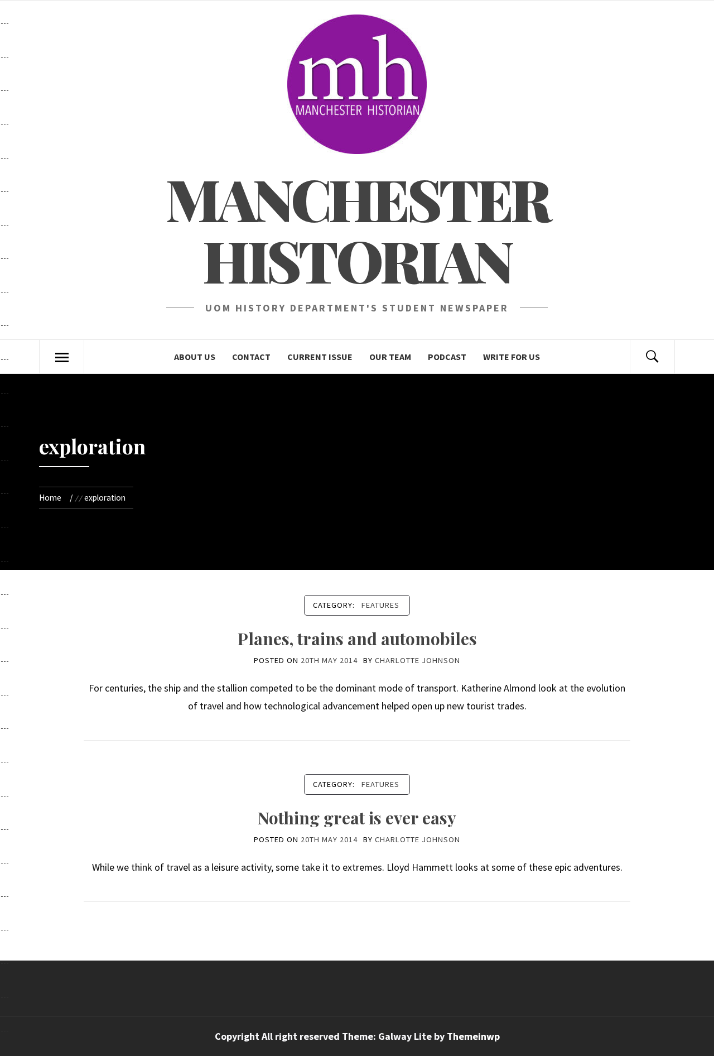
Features (380, 605)
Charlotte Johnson (417, 660)
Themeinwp (473, 1036)
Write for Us (511, 356)
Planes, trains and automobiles (357, 638)
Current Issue (320, 356)
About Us (194, 356)
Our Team (390, 356)
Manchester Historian (357, 229)
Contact (251, 356)
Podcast (447, 356)
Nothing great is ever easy (357, 818)
